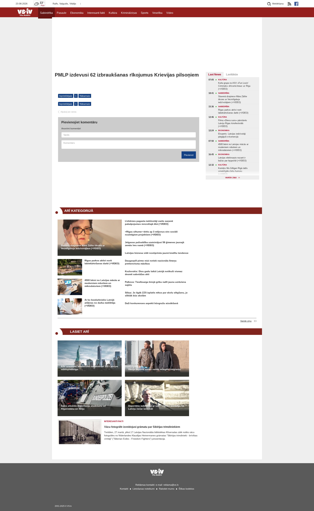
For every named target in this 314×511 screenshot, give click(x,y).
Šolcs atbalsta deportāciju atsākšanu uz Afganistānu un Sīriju (83, 407)
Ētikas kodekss (186, 488)
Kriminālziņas (129, 12)
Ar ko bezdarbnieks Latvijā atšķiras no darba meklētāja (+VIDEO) (100, 303)
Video (169, 12)
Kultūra (113, 12)
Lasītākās (232, 74)
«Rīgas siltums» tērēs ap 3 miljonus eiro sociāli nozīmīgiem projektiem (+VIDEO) (151, 233)
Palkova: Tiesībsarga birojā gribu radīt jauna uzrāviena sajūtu (155, 283)
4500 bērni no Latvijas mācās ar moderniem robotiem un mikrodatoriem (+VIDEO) (102, 283)
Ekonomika (76, 12)
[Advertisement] (157, 47)
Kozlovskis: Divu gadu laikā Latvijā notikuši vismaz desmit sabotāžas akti (153, 273)
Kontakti (124, 488)
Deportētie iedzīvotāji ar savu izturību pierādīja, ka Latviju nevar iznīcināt (156, 407)
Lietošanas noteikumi (144, 488)
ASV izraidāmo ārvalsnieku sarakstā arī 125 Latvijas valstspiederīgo (89, 368)
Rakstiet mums (166, 488)
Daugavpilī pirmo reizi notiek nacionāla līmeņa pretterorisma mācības (150, 262)
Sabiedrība (46, 12)
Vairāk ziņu (246, 321)
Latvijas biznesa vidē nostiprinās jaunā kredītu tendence (156, 253)
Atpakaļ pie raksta (68, 112)
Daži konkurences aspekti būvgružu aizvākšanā (151, 303)
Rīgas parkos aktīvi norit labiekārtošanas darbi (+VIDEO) (102, 262)
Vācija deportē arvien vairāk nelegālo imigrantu (154, 369)
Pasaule (61, 12)
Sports (144, 12)
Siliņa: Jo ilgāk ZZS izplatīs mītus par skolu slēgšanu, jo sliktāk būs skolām (156, 294)
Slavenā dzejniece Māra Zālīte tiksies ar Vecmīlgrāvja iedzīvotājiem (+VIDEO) (83, 247)
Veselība (157, 12)
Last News (214, 74)
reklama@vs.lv (171, 484)
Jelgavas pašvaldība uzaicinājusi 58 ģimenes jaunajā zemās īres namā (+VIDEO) (154, 244)
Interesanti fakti (96, 12)
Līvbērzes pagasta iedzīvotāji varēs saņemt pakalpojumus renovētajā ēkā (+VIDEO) (149, 222)
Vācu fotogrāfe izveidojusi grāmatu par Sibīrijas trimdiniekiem (142, 426)
